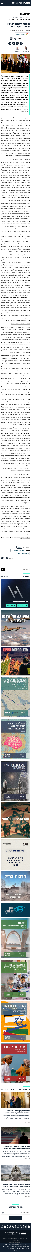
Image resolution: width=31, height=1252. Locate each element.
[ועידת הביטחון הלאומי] (15, 593)
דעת (16, 1242)
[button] (3, 569)
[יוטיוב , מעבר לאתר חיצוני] (18, 1226)
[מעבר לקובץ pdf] (11, 38)
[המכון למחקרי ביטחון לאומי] (27, 3)
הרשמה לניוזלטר (15, 1218)
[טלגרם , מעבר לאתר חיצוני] (21, 1226)
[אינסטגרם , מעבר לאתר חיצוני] (23, 1226)
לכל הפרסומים (4, 1089)
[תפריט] (3, 3)
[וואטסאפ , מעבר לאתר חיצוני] (13, 43)
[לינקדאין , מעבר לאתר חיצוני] (9, 43)
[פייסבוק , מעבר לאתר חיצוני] (21, 43)
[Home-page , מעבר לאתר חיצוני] (7, 1226)
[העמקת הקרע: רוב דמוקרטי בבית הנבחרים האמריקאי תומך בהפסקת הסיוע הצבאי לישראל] (15, 1181)
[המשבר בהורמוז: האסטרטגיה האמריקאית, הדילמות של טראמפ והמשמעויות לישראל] (15, 1143)
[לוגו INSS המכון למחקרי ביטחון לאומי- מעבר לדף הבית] (15, 1234)
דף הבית (28, 17)
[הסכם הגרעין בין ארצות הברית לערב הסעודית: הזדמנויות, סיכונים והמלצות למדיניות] (15, 1108)
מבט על (16, 17)
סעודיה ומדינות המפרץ (23, 553)
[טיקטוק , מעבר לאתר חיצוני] (13, 1226)
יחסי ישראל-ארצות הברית (18, 550)
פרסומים (22, 17)
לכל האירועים (4, 576)
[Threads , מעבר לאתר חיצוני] (10, 1226)
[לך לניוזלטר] (3, 1212)
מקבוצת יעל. (11, 1242)
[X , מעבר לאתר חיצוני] (17, 43)
